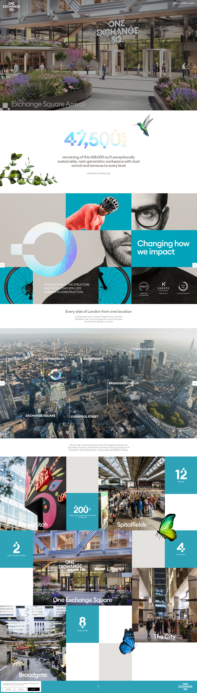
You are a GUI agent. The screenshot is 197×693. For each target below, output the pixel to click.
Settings (8, 689)
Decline (21, 689)
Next (194, 265)
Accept (34, 689)
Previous (2, 265)
